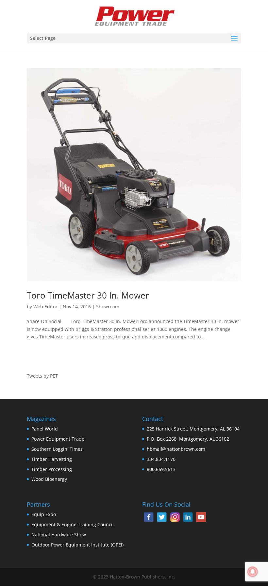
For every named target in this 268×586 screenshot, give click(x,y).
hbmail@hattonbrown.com (176, 449)
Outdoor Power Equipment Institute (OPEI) (77, 545)
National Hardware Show (58, 534)
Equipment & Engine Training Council (72, 524)
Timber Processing (51, 469)
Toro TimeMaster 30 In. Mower (88, 295)
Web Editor (45, 306)
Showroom (107, 306)
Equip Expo (43, 514)
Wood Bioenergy (49, 479)
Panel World (44, 429)
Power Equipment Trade (57, 439)
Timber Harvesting (51, 459)
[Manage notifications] (252, 571)
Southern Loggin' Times (57, 449)
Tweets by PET (42, 376)
